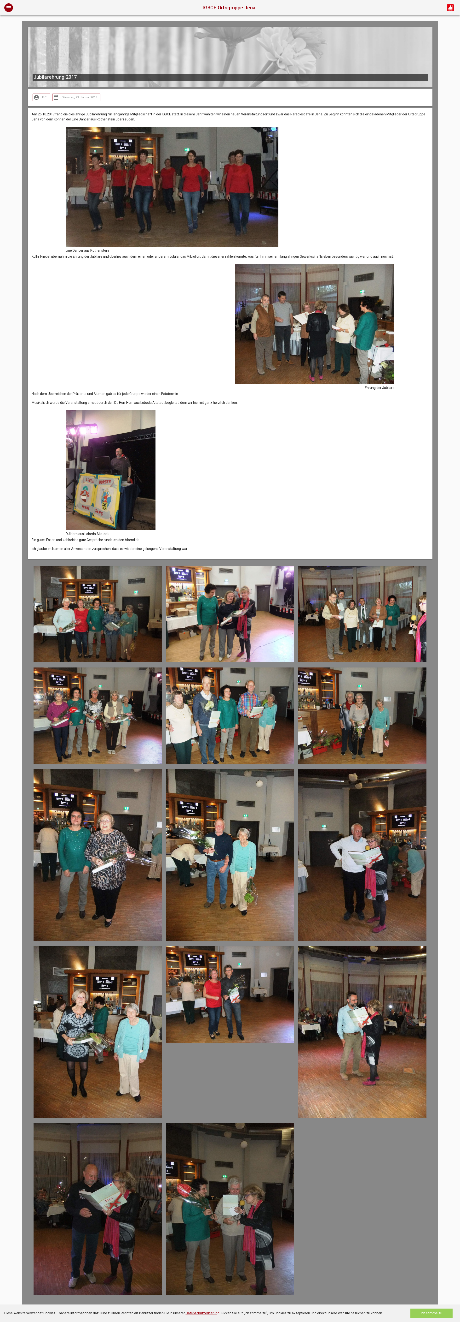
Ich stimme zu (431, 1313)
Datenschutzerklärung (202, 1313)
